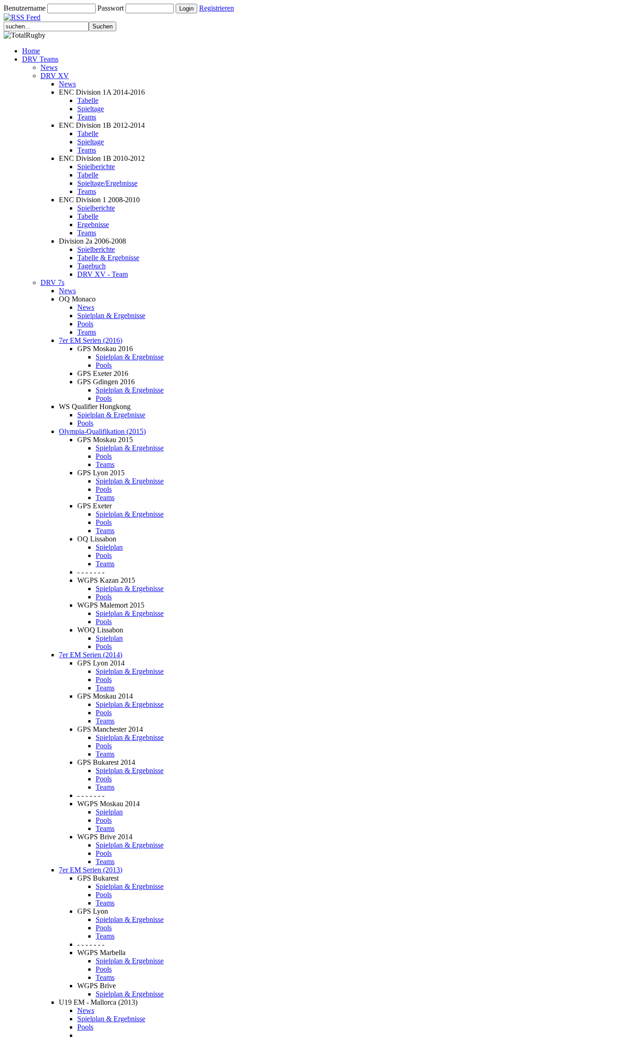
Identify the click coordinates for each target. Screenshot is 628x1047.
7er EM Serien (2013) (90, 870)
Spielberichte (96, 167)
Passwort (110, 8)
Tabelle (87, 100)
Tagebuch (91, 266)
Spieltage (90, 109)
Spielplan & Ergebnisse (111, 315)
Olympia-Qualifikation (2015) (102, 431)
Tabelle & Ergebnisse (108, 258)
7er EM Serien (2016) (90, 340)
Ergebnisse (93, 224)
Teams (86, 117)
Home (31, 51)
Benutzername (25, 8)
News (48, 67)
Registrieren (216, 8)
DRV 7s (52, 282)
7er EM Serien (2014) (90, 655)
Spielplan (109, 547)
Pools (85, 324)
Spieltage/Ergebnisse (107, 183)
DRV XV (54, 76)
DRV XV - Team (102, 274)
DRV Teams (40, 59)
